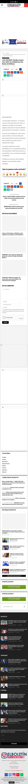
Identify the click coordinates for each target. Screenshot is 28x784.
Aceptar (11, 782)
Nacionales (5, 461)
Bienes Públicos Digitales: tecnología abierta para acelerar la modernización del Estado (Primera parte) (17, 661)
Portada (4, 457)
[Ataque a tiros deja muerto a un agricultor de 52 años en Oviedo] (5, 540)
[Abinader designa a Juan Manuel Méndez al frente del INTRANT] (5, 563)
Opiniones (4, 470)
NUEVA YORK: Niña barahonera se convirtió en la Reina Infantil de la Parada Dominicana (13, 483)
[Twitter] (12, 2)
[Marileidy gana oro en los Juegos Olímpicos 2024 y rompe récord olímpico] (4, 647)
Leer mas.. (17, 782)
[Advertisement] (14, 22)
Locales (4, 459)
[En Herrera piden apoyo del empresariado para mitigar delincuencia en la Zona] (4, 638)
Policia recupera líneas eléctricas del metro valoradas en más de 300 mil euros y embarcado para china (13, 494)
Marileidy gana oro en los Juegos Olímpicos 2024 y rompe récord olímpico (16, 646)
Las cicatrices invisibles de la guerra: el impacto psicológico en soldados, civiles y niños (17, 669)
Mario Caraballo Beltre (7, 481)
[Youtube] (15, 2)
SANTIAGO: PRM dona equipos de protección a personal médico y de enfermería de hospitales (11, 279)
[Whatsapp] (17, 2)
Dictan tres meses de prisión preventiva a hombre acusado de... (17, 555)
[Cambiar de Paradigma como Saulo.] (4, 678)
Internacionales (6, 463)
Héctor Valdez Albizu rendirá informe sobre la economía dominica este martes (14, 198)
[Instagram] (13, 2)
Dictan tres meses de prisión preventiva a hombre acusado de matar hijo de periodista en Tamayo (17, 720)
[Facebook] (10, 2)
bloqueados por (14, 587)
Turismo (4, 467)
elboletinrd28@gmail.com (17, 770)
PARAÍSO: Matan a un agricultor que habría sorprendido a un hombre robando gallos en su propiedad (13, 532)
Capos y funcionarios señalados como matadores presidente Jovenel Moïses (12, 234)
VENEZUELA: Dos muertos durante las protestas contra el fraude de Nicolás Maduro (12, 256)
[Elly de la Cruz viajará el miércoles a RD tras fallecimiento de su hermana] (4, 631)
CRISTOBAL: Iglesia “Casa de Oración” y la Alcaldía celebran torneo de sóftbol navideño (17, 622)
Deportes (4, 472)
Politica (4, 465)
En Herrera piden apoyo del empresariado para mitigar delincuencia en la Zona (14, 638)
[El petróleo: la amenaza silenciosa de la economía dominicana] (4, 686)
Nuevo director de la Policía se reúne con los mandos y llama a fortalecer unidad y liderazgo (17, 712)
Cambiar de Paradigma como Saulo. (16, 676)
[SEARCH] (24, 606)
